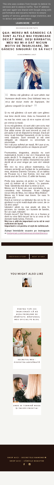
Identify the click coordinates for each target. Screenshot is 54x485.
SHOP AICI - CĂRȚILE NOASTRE (27, 461)
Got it (35, 23)
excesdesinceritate (27, 28)
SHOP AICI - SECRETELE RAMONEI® (27, 457)
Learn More (22, 23)
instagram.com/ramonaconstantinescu (27, 233)
